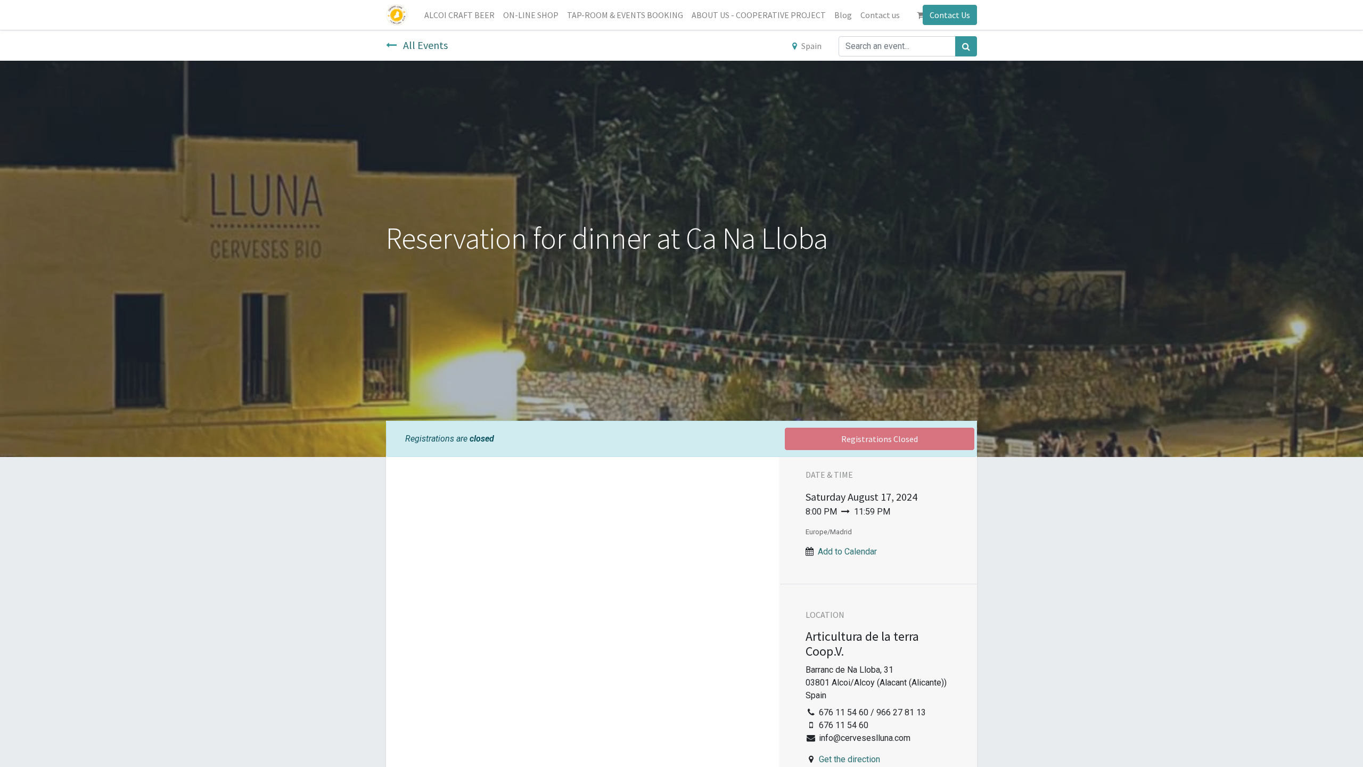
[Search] (966, 46)
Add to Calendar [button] (847, 551)
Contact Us (950, 15)
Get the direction (849, 759)
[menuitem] (459, 15)
